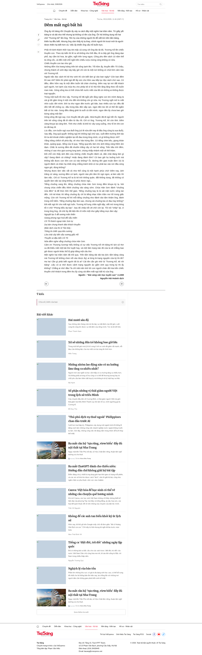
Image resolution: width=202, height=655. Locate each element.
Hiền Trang (72, 353)
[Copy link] (38, 40)
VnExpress (41, 4)
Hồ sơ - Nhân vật (142, 11)
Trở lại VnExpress (107, 634)
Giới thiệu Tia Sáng (123, 634)
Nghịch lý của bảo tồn (82, 568)
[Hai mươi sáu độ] (51, 327)
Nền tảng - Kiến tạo (125, 11)
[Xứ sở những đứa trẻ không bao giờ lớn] (51, 349)
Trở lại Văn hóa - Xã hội (48, 283)
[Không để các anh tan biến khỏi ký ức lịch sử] (51, 523)
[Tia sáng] (101, 4)
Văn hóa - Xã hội (60, 19)
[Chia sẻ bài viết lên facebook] (38, 35)
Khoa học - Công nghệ (89, 11)
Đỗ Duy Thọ (72, 409)
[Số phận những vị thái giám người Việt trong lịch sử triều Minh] (51, 397)
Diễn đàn (74, 11)
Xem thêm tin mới (81, 612)
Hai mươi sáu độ (78, 320)
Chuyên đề (63, 11)
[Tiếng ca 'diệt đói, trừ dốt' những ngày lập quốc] (51, 549)
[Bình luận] (38, 45)
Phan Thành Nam (74, 331)
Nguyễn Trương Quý (75, 560)
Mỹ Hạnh (71, 383)
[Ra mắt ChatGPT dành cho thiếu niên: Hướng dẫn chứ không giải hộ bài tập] (51, 473)
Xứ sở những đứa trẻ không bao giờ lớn (92, 342)
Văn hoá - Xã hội (107, 11)
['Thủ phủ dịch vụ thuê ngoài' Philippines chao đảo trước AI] (51, 424)
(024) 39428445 (93, 648)
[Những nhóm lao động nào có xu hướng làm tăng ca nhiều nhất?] (51, 371)
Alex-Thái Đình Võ (75, 534)
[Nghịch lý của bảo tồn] (51, 575)
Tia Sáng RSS (138, 634)
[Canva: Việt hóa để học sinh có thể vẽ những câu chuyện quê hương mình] (51, 497)
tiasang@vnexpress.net (93, 651)
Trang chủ (48, 19)
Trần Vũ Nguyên (74, 508)
